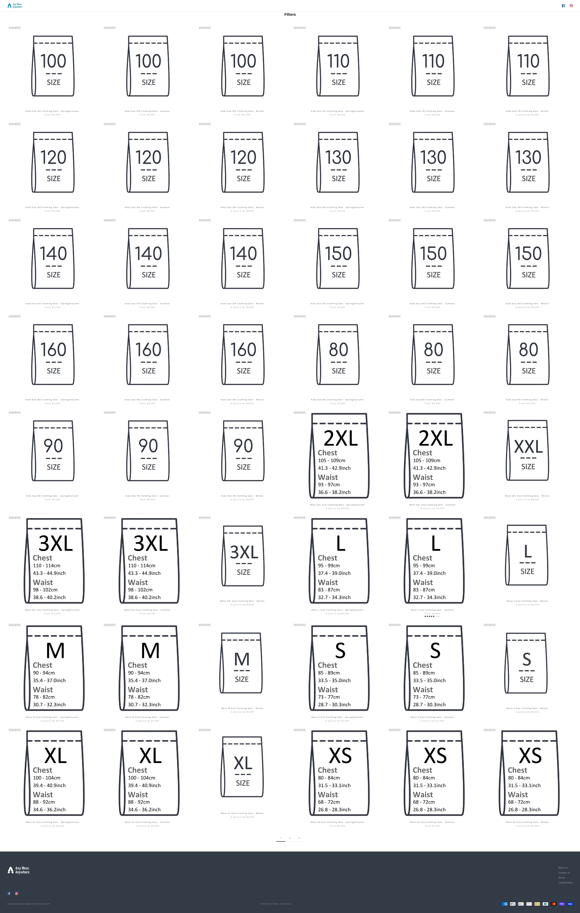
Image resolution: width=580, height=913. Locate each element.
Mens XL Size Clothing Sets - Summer (147, 822)
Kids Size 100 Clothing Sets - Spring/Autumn (52, 111)
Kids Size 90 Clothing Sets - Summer (147, 496)
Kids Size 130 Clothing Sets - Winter (527, 207)
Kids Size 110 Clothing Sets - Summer (432, 111)
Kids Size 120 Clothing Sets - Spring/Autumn (52, 207)
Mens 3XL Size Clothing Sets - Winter (242, 601)
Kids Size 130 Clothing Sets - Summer (432, 207)
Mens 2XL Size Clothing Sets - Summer (432, 505)
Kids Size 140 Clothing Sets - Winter (242, 303)
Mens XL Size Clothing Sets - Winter (242, 813)
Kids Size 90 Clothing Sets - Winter (242, 496)
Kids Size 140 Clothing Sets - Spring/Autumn (52, 303)
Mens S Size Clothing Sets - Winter (527, 708)
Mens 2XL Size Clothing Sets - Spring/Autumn (337, 505)
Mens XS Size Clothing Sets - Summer (432, 822)
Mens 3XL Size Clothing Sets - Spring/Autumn (52, 610)
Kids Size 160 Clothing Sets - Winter (242, 399)
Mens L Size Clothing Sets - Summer (432, 610)
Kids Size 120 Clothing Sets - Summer (147, 207)
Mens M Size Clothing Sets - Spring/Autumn (52, 717)
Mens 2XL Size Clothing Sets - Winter (527, 496)
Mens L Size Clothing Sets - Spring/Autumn (337, 610)
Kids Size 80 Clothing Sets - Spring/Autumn (337, 399)
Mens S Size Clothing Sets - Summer (432, 717)
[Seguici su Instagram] (571, 5)
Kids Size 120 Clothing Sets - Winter (242, 207)
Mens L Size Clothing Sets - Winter (527, 601)
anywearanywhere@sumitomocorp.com (28, 904)
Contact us (564, 872)
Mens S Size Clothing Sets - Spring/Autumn (337, 717)
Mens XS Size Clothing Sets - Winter (527, 822)
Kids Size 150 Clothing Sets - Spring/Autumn (337, 303)
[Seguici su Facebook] (563, 5)
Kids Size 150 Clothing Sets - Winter (527, 303)
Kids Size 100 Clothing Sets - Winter (242, 111)
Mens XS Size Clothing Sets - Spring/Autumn (337, 822)
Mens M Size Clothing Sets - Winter (242, 708)
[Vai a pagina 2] (299, 838)
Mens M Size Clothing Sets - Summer (147, 717)
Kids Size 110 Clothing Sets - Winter (527, 111)
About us (563, 867)
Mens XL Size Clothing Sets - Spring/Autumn (52, 822)
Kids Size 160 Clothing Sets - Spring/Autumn (52, 399)
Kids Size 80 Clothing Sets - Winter (527, 399)
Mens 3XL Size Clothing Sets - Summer (147, 610)
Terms (561, 877)
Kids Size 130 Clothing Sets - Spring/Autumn (337, 207)
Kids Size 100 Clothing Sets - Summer (147, 111)
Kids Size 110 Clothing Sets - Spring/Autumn (337, 111)
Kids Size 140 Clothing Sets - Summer (147, 303)
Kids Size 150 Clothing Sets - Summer (432, 303)
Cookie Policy (565, 882)
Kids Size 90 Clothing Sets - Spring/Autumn (52, 496)
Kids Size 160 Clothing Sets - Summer (147, 399)
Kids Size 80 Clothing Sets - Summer (432, 399)
